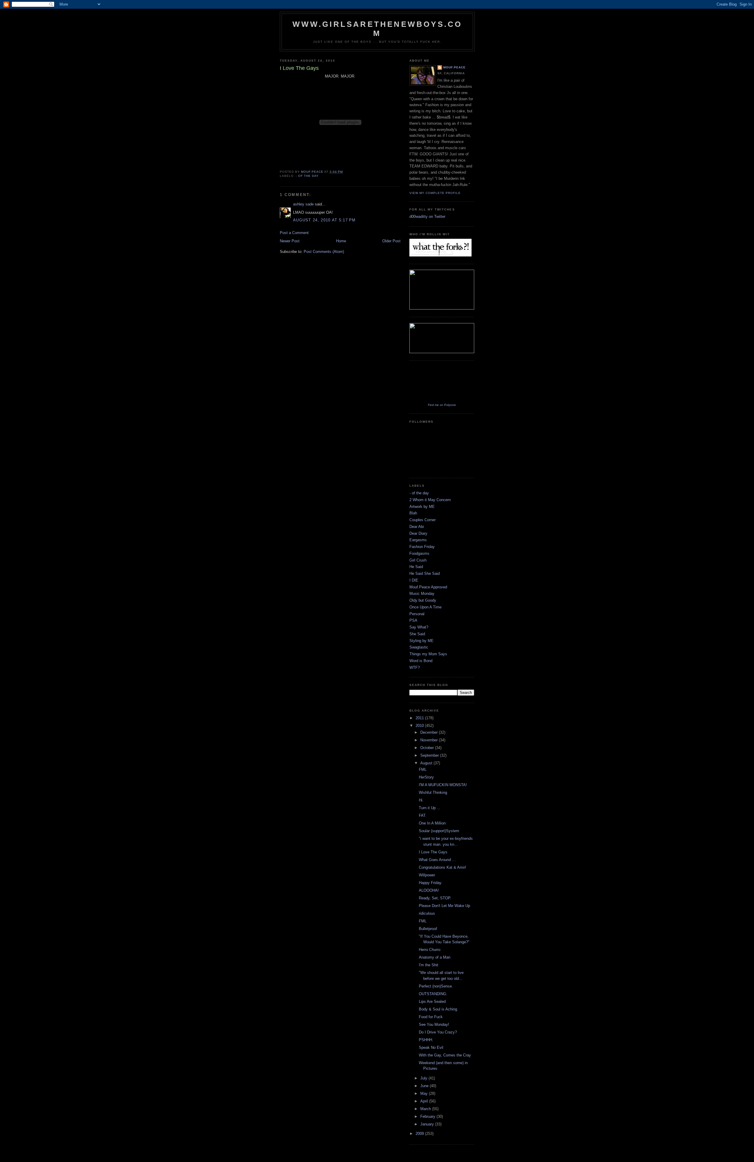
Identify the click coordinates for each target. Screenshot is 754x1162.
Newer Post (290, 241)
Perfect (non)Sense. (436, 986)
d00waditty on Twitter (427, 216)
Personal (416, 614)
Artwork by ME (422, 506)
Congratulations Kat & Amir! (442, 867)
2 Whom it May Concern (430, 500)
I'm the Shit (428, 965)
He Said (416, 566)
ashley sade (303, 204)
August (427, 763)
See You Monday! (434, 1024)
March (426, 1109)
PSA (413, 620)
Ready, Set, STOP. (435, 898)
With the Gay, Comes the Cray (445, 1055)
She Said (417, 634)
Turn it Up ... (429, 808)
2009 (420, 1133)
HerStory (426, 777)
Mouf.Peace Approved (428, 587)
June (425, 1086)
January (427, 1124)
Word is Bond (420, 661)
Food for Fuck (431, 1017)
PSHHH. (426, 1040)
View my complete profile (435, 193)
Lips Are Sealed (432, 1001)
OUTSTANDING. (433, 994)
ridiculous (427, 913)
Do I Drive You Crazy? (438, 1032)
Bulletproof (428, 928)
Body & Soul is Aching (438, 1009)
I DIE (413, 580)
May (424, 1093)
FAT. (422, 815)
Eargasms (418, 540)
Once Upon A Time (425, 607)
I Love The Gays (433, 852)
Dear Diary (418, 533)
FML (422, 769)
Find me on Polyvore (442, 404)
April (424, 1101)
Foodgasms (419, 553)
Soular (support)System (439, 831)
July (424, 1078)
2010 (420, 725)
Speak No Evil (431, 1047)
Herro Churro (429, 949)
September (430, 755)
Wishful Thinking (433, 792)
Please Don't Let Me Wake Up (444, 905)
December (429, 732)
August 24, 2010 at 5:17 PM (324, 220)
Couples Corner (422, 520)
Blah (413, 513)
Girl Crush (417, 560)
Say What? (418, 627)
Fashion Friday (422, 546)
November (429, 740)
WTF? (414, 667)
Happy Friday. (430, 882)
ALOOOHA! (429, 890)
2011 (420, 718)
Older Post (391, 241)
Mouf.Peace (454, 67)
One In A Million (432, 823)
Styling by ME (421, 640)
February (428, 1116)
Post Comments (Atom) (324, 251)
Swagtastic (418, 647)
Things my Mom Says (428, 654)
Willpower (427, 875)
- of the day (307, 175)
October (427, 747)
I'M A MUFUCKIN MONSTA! (443, 785)
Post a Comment (294, 233)
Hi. (421, 800)
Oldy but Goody (422, 600)
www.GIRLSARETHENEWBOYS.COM (377, 29)
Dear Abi (416, 526)
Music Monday (421, 593)
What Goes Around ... (437, 859)
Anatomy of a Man (434, 957)
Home (341, 241)
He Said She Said (424, 573)
